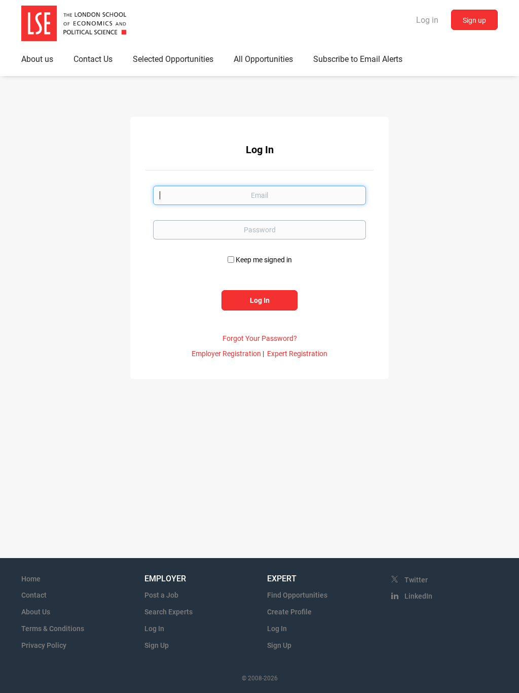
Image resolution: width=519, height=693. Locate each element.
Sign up (474, 20)
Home (31, 579)
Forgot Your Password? (260, 338)
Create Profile (289, 612)
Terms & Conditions (52, 629)
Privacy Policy (43, 645)
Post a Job (161, 595)
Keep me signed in (264, 260)
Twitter (416, 580)
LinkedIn (418, 596)
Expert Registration (297, 354)
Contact (34, 595)
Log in (427, 20)
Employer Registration (226, 354)
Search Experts (168, 612)
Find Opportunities (297, 595)
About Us (35, 612)
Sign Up (156, 645)
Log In (154, 629)
